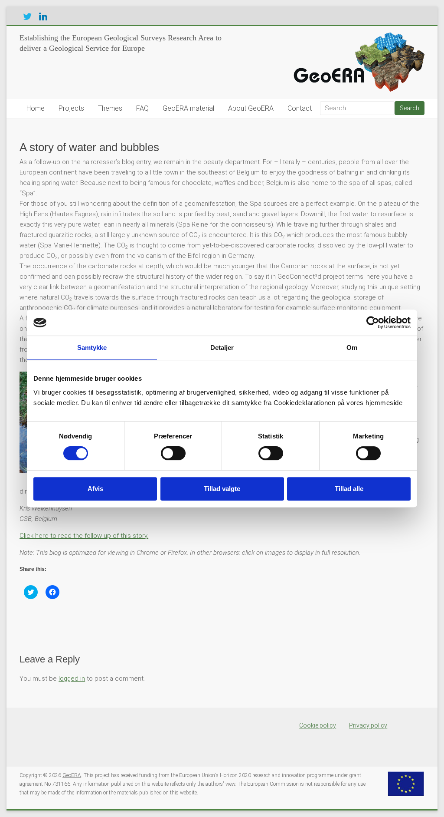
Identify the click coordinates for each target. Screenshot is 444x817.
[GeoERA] (357, 37)
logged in (72, 678)
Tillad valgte (222, 488)
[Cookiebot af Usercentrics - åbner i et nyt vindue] (373, 322)
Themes (110, 108)
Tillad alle (349, 488)
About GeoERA (251, 108)
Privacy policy (368, 725)
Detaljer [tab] (222, 347)
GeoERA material (188, 108)
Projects (71, 108)
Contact (299, 108)
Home (35, 108)
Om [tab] (351, 347)
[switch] (173, 453)
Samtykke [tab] (92, 347)
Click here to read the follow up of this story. (84, 536)
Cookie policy (317, 725)
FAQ (142, 108)
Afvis (95, 488)
